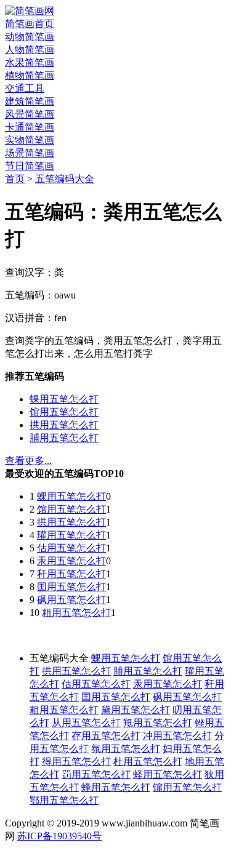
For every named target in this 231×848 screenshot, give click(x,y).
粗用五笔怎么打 (76, 612)
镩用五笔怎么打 (187, 787)
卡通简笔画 (29, 127)
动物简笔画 (29, 36)
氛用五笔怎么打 (125, 748)
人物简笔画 (29, 49)
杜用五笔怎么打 (147, 761)
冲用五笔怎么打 (177, 735)
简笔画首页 (29, 23)
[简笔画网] (29, 11)
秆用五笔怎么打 (71, 574)
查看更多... (28, 460)
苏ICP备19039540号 (59, 836)
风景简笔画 (29, 114)
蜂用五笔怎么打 (115, 787)
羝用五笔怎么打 (157, 723)
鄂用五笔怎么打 (64, 800)
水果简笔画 (29, 62)
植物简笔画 (29, 75)
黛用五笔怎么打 (135, 710)
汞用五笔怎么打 (71, 561)
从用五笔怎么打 (86, 723)
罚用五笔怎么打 (96, 774)
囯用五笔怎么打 (71, 587)
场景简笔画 (29, 153)
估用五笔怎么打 (71, 548)
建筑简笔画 (29, 101)
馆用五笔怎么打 (64, 412)
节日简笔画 (29, 166)
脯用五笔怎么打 (64, 438)
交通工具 (24, 88)
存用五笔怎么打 (105, 735)
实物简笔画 (29, 140)
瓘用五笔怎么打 (71, 535)
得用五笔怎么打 (76, 761)
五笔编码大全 (64, 179)
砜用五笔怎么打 (71, 599)
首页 (15, 179)
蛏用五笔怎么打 (167, 774)
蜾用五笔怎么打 (64, 399)
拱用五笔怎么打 (64, 425)
